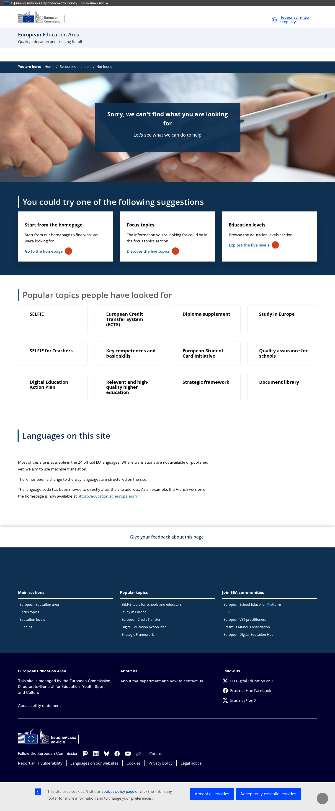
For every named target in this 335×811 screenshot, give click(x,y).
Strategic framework (206, 382)
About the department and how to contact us (161, 681)
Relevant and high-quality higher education (127, 387)
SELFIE (37, 314)
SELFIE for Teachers (51, 350)
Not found (104, 66)
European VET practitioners (245, 619)
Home (49, 66)
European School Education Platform (252, 604)
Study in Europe (277, 314)
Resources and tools (75, 66)
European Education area (39, 604)
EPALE (228, 612)
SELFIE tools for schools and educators (151, 604)
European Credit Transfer (140, 619)
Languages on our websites (94, 763)
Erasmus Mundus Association (247, 627)
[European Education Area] (44, 16)
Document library (279, 382)
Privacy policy (161, 763)
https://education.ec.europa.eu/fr (107, 496)
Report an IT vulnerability (40, 763)
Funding (26, 627)
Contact (156, 753)
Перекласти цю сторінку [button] (294, 19)
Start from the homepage (53, 225)
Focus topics (140, 225)
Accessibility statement (39, 705)
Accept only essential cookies (268, 793)
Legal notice (191, 763)
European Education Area (42, 671)
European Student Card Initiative (203, 353)
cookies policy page (117, 791)
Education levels (247, 225)
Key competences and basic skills (131, 353)
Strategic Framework (137, 634)
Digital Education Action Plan (49, 385)
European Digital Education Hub (248, 634)
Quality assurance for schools (283, 353)
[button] (274, 20)
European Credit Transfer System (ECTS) (124, 319)
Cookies (133, 763)
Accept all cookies (212, 793)
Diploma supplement (206, 314)
